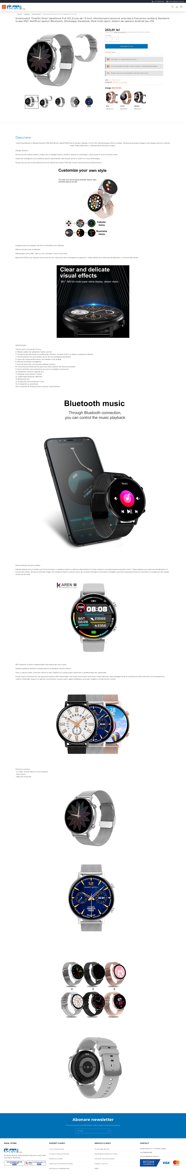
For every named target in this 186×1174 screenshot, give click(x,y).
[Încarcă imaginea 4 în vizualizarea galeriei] (74, 102)
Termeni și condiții (56, 1159)
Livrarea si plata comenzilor (59, 1154)
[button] (4, 7)
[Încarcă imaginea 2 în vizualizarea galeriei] (46, 102)
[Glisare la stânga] (22, 102)
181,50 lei (109, 107)
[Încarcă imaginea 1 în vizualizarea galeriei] (31, 102)
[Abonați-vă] (108, 1131)
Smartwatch (36, 14)
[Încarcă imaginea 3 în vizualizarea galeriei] (60, 102)
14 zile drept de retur (102, 1149)
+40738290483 (159, 1)
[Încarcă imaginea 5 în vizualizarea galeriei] (89, 102)
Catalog (27, 14)
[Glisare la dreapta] (98, 102)
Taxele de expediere (120, 32)
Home (19, 14)
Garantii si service (101, 1164)
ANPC (97, 1168)
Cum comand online (56, 1149)
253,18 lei (123, 107)
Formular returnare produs (104, 1159)
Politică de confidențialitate (59, 1168)
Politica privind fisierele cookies (61, 1164)
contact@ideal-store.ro (176, 1)
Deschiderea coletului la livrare (106, 1154)
